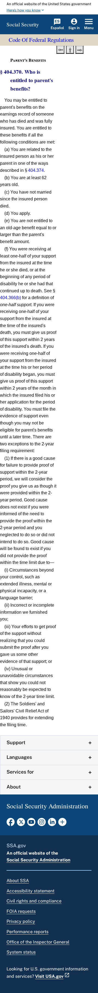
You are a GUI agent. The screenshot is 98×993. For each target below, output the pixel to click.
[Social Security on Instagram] (42, 823)
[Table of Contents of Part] (70, 49)
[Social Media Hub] (62, 823)
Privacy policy (21, 921)
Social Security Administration (38, 859)
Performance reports (27, 931)
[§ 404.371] (79, 49)
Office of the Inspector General (38, 942)
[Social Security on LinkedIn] (52, 823)
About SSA (18, 880)
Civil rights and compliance (34, 901)
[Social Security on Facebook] (11, 823)
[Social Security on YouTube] (31, 823)
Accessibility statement (30, 890)
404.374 (36, 170)
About (14, 787)
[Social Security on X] (21, 823)
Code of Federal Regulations (41, 40)
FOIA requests (21, 911)
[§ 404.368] (60, 49)
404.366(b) (10, 297)
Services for (20, 772)
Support (16, 742)
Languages (19, 757)
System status (21, 952)
